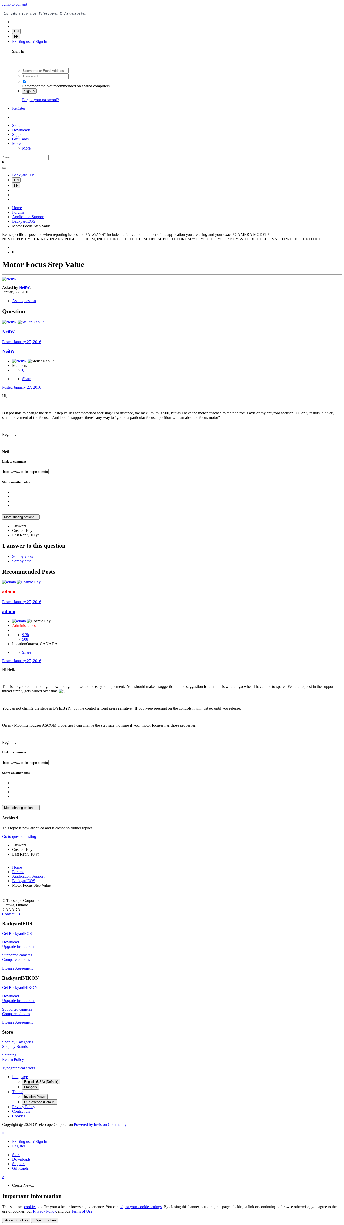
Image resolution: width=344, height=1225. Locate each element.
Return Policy (13, 1059)
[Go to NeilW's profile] (9, 279)
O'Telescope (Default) (39, 1102)
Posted (21, 342)
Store (16, 125)
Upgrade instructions (18, 946)
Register (18, 108)
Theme (17, 1092)
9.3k (25, 635)
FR (16, 37)
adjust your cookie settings (141, 1207)
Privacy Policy (23, 1107)
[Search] (4, 168)
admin (8, 611)
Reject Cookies (44, 1220)
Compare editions (16, 959)
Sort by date (21, 561)
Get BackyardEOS (17, 933)
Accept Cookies (16, 1220)
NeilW (24, 287)
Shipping (9, 1055)
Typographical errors (18, 1068)
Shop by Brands (15, 1046)
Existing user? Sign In (30, 41)
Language (20, 1076)
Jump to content (14, 4)
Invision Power (35, 1097)
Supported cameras (17, 955)
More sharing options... (21, 517)
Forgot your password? (40, 100)
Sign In (29, 91)
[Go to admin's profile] (9, 582)
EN (16, 31)
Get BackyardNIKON (20, 987)
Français (30, 1087)
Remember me (33, 86)
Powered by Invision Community (100, 1124)
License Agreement (17, 968)
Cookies (18, 1116)
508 (25, 639)
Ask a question (24, 301)
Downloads (21, 130)
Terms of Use (81, 1211)
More (16, 143)
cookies (30, 1207)
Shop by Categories (17, 1042)
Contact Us (11, 914)
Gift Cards (20, 139)
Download (10, 942)
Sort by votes (22, 556)
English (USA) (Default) (41, 1082)
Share (26, 379)
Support (18, 134)
